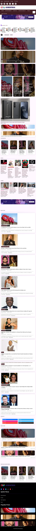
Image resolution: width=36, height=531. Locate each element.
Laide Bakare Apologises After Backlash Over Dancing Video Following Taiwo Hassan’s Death (33, 30)
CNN (11, 34)
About (2, 1)
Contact (11, 1)
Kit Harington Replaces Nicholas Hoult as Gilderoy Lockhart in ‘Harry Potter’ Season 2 (15, 30)
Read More (9, 231)
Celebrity (3, 330)
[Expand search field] (34, 12)
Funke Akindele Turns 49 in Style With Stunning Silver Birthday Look (21, 29)
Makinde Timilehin (3, 312)
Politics (3, 364)
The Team (16, 1)
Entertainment (4, 46)
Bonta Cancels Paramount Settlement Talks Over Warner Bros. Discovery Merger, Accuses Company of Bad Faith (17, 409)
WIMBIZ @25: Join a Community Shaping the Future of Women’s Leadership (10, 172)
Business (3, 309)
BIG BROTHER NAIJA (4, 59)
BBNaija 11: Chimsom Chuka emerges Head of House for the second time (10, 29)
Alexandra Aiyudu (3, 228)
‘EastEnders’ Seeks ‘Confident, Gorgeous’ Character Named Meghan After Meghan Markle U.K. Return (16, 387)
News (8, 46)
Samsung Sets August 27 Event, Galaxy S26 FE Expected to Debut (12, 122)
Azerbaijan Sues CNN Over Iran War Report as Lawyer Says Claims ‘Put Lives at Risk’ (4, 30)
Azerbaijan (7, 34)
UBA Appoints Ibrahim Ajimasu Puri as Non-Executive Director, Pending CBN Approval (27, 30)
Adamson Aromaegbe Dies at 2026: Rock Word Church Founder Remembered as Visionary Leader (17, 354)
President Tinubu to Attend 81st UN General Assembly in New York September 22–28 (16, 365)
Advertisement (6, 1)
